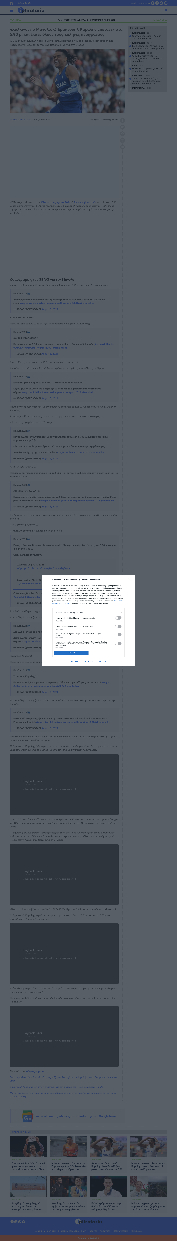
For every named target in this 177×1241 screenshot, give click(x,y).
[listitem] (88, 612)
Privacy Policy (102, 661)
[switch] (118, 618)
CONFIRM (71, 653)
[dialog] (88, 620)
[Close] (130, 580)
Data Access (88, 661)
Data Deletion (75, 661)
